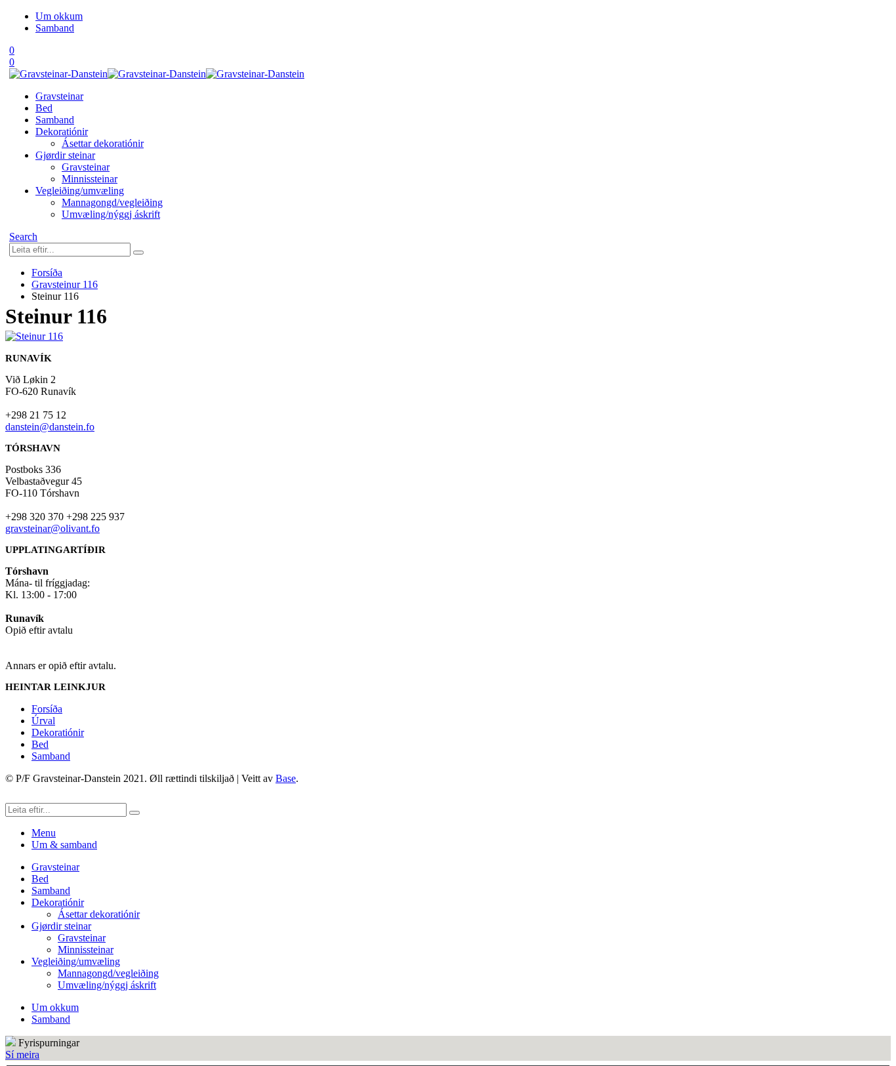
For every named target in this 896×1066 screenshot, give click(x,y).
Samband (54, 27)
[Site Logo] (156, 73)
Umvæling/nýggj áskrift (111, 214)
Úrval (43, 720)
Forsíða (46, 708)
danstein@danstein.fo (49, 426)
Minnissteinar (89, 178)
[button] (23, 236)
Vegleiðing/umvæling (79, 190)
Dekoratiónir (61, 131)
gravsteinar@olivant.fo (52, 528)
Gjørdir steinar (65, 155)
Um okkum (59, 16)
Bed (43, 107)
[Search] (138, 253)
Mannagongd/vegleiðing (112, 202)
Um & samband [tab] (64, 844)
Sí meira (22, 1054)
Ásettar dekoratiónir (103, 143)
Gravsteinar (59, 96)
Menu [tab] (43, 832)
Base (285, 778)
